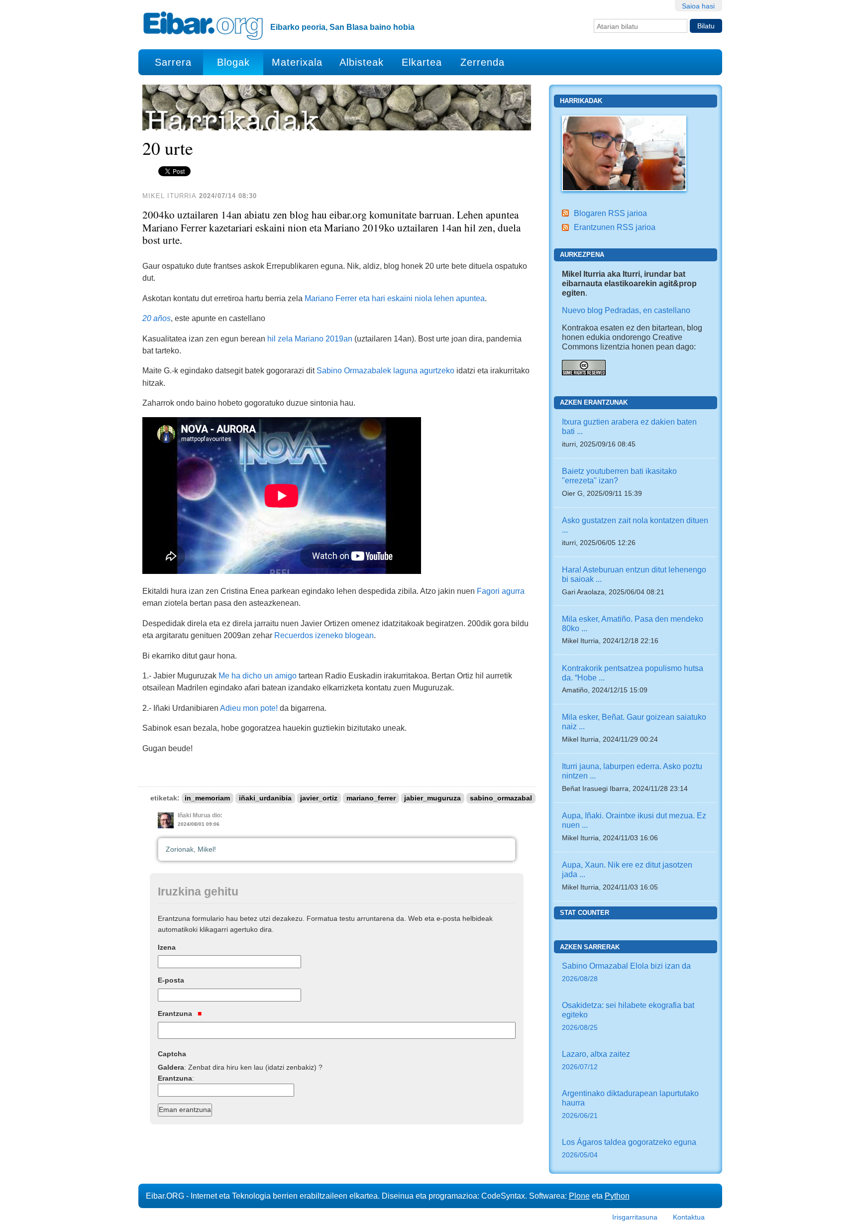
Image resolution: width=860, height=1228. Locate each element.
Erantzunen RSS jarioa (614, 227)
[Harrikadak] (624, 152)
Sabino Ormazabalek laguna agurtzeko (385, 370)
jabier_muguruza (432, 798)
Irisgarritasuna (634, 1217)
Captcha (172, 1054)
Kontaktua (689, 1217)
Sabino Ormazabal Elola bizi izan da (626, 972)
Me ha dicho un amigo (257, 675)
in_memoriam (207, 798)
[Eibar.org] (203, 25)
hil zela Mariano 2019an (309, 338)
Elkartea (422, 62)
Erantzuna (176, 1013)
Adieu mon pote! (249, 707)
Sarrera (173, 62)
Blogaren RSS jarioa (610, 213)
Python (617, 1195)
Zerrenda (482, 62)
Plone (579, 1195)
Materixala (297, 62)
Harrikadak (581, 101)
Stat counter (584, 912)
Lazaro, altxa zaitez (596, 1060)
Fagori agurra (501, 590)
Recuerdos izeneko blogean (324, 635)
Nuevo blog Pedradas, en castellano (626, 310)
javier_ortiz (318, 798)
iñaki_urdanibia (265, 798)
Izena (167, 947)
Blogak (233, 62)
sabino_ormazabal (501, 798)
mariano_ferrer (371, 798)
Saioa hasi (698, 6)
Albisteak (361, 62)
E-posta (171, 980)
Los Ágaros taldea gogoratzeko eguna (629, 1148)
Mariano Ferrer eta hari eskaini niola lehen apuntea (395, 298)
